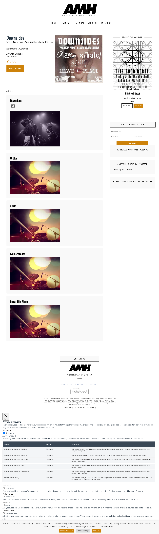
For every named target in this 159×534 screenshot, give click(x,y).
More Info (127, 109)
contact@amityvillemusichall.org (83, 403)
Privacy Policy (68, 407)
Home (54, 22)
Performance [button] (7, 494)
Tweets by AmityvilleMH (122, 170)
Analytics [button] (6, 502)
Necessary (9, 433)
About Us (92, 22)
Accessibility (91, 407)
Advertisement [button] (8, 511)
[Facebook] (13, 106)
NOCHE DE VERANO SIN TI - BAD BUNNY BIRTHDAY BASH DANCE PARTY (132, 95)
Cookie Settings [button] (83, 531)
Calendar (79, 22)
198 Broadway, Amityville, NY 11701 (79, 374)
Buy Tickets (15, 68)
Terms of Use (80, 407)
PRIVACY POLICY (66, 531)
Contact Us (105, 22)
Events (65, 22)
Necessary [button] (6, 430)
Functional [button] (6, 486)
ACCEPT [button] (96, 531)
